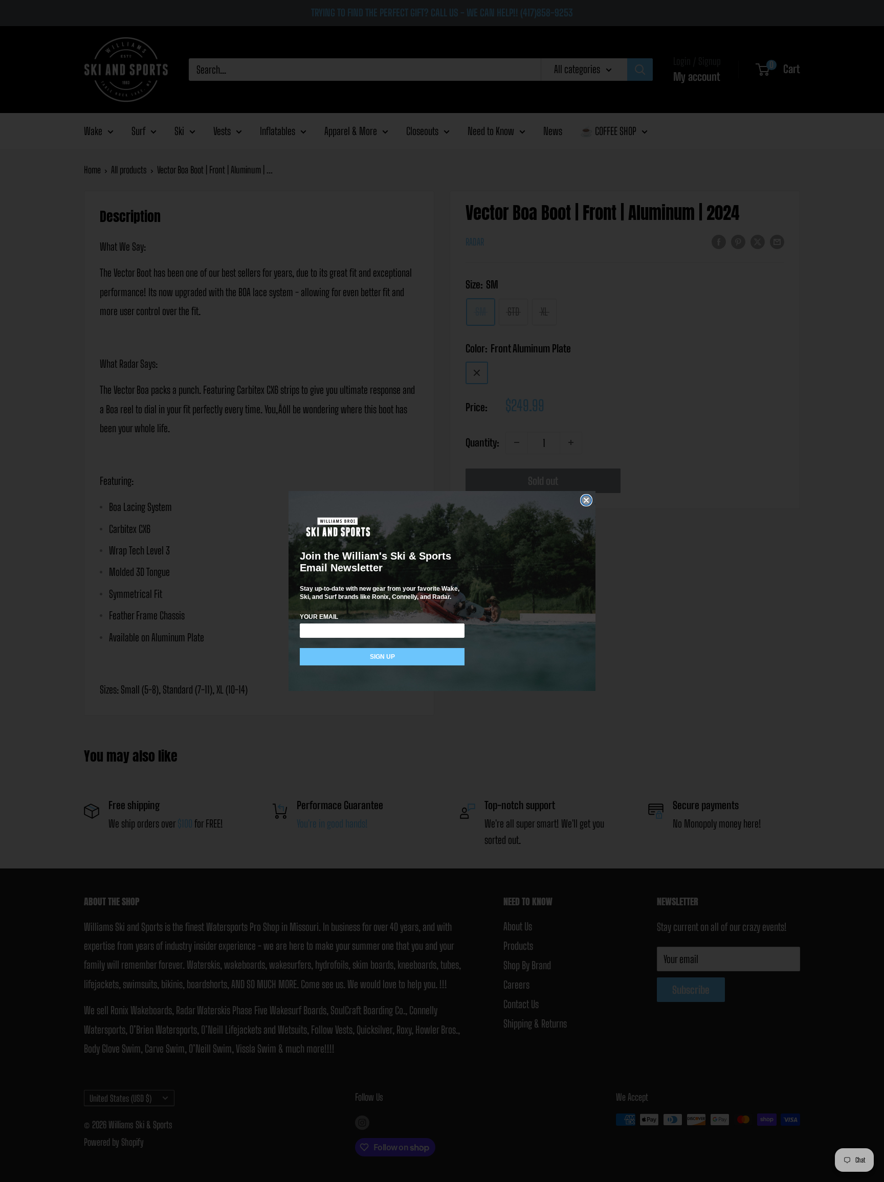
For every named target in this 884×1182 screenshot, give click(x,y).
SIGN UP (382, 656)
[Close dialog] (586, 500)
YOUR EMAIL (319, 616)
